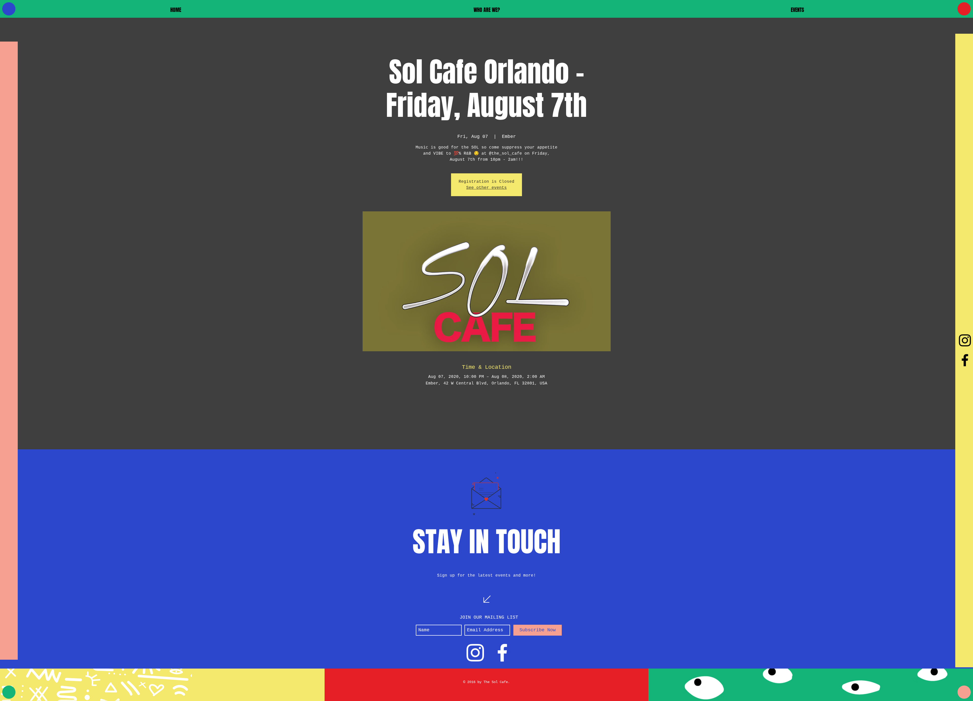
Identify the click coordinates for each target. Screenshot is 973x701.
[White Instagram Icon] (475, 653)
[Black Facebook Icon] (965, 360)
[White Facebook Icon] (502, 653)
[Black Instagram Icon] (965, 340)
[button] (486, 10)
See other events (486, 188)
